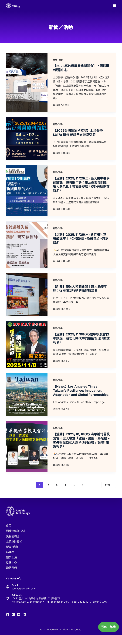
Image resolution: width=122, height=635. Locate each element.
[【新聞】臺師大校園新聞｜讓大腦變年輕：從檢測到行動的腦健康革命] (26, 294)
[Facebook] (7, 614)
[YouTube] (18, 614)
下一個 (107, 485)
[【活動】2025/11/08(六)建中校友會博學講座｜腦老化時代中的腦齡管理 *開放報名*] (26, 344)
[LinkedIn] (24, 614)
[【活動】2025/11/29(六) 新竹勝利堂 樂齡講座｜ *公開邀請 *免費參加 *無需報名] (26, 244)
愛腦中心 (11, 562)
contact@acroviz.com (24, 588)
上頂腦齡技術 (14, 541)
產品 (8, 525)
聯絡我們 (11, 567)
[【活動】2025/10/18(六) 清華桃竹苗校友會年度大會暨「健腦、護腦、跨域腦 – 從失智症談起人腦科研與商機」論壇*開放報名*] (26, 446)
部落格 (10, 552)
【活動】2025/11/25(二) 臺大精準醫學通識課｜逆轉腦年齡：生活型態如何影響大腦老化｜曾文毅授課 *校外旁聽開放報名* (81, 184)
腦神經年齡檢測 (15, 531)
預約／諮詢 (108, 627)
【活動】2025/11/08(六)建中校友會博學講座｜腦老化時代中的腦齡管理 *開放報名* (81, 338)
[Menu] (114, 5)
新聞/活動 (12, 546)
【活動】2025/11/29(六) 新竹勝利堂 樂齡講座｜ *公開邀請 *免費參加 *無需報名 (80, 239)
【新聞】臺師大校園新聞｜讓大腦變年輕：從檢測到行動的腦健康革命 (80, 289)
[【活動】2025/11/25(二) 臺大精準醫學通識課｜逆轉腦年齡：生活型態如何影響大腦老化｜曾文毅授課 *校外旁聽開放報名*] (26, 190)
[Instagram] (13, 614)
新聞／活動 (58, 60)
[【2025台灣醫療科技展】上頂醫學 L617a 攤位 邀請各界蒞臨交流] (26, 138)
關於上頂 (11, 557)
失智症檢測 (13, 536)
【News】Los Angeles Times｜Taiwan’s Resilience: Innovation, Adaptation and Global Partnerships (80, 391)
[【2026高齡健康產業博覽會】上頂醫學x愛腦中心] (26, 82)
